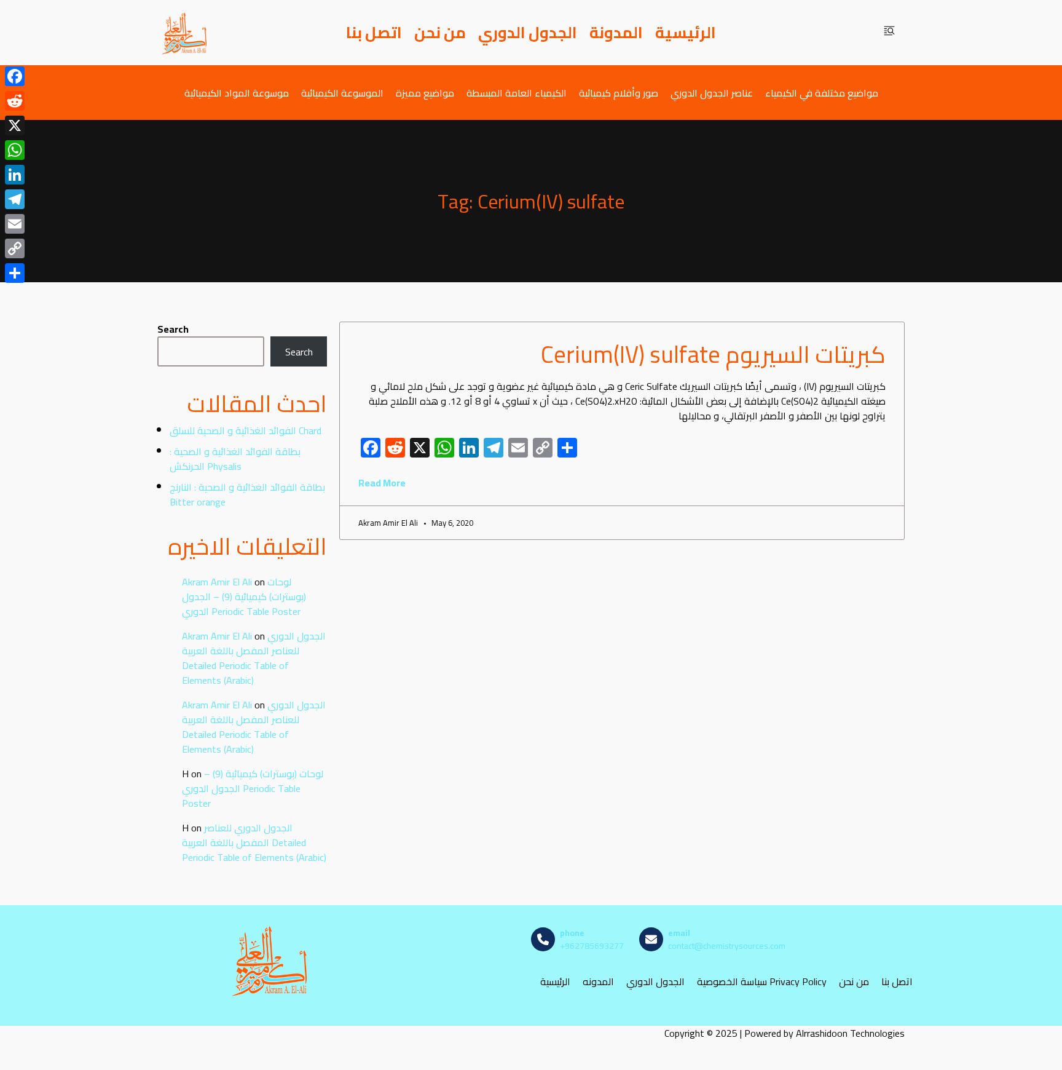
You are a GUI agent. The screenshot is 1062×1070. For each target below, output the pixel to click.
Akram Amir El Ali (217, 582)
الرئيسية (685, 32)
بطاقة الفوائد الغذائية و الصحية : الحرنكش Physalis (235, 458)
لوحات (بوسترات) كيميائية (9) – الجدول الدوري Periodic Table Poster (244, 596)
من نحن (440, 32)
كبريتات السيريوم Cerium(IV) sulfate (713, 354)
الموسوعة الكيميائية (342, 92)
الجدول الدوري (527, 32)
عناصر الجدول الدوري (712, 92)
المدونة (616, 32)
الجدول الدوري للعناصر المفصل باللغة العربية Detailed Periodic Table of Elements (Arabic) (254, 658)
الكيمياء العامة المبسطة (516, 92)
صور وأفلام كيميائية (618, 92)
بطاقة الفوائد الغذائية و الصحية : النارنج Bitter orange (247, 494)
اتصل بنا (374, 32)
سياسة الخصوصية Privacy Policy (762, 981)
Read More (382, 482)
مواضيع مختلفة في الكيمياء (821, 92)
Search (173, 329)
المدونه (598, 981)
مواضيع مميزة (425, 92)
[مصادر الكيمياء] (185, 32)
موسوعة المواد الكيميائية (236, 92)
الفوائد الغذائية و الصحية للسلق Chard (245, 430)
